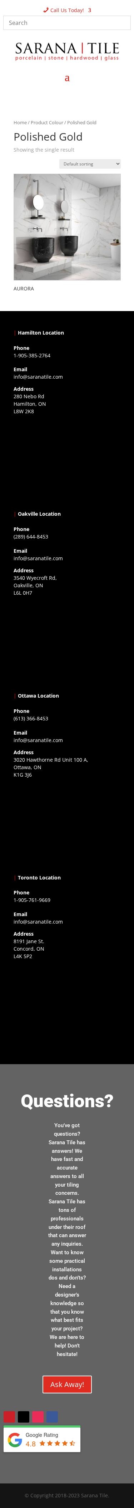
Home (20, 122)
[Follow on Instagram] (38, 1417)
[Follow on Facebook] (52, 1417)
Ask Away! (67, 1384)
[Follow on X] (23, 1417)
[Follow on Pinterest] (9, 1417)
